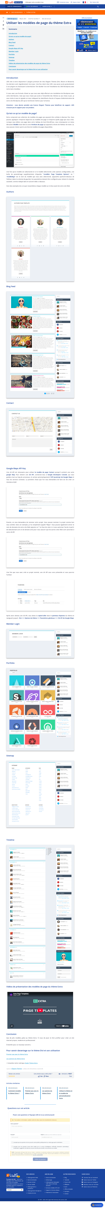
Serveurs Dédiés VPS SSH (53, 1188)
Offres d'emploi (68, 1189)
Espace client (76, 2)
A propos (66, 1191)
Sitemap (11, 57)
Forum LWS (67, 1182)
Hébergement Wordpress (34, 1190)
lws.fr (65, 1187)
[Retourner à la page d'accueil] (7, 12)
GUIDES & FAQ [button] (46, 6)
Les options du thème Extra (15, 1059)
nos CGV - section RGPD (38, 1154)
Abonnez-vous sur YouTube (91, 1184)
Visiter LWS (95, 2)
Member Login (13, 51)
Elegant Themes (17, 1069)
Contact (11, 45)
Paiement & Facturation (52, 1192)
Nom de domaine (32, 1180)
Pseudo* (13, 1134)
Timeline (12, 60)
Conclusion (12, 66)
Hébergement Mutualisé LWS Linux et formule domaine (52, 1183)
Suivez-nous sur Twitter (90, 1180)
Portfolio (12, 54)
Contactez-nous (64, 2)
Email (51, 1134)
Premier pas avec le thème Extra (17, 1054)
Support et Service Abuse (52, 1190)
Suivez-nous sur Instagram (91, 1182)
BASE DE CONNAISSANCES (15, 6)
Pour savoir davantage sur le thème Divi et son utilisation (28, 69)
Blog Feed (12, 42)
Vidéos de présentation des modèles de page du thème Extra (29, 63)
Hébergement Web (33, 1177)
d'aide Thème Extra (31, 1063)
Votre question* (14, 1123)
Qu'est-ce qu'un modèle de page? (20, 36)
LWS (14, 1179)
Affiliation (66, 1184)
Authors (11, 39)
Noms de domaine (51, 1177)
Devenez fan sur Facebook (91, 1177)
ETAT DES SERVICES (32, 6)
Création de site (32, 1193)
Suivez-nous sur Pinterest (90, 1187)
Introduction (13, 33)
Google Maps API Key (16, 48)
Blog (65, 1177)
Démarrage (49, 1180)
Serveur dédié (31, 1184)
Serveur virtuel (31, 1182)
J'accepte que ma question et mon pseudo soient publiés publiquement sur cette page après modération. (37, 1142)
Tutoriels (66, 1180)
